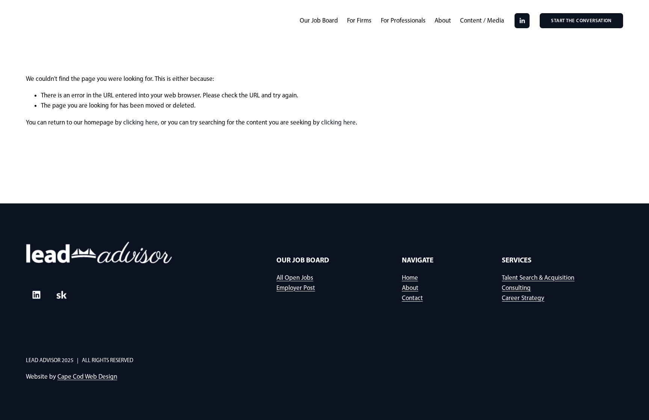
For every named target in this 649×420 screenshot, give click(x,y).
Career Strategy (523, 298)
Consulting (516, 287)
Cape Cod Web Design (87, 376)
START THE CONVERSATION (581, 20)
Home (410, 277)
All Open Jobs (294, 277)
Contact (412, 298)
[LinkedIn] (522, 20)
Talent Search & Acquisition (538, 277)
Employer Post (295, 287)
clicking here (140, 122)
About (443, 20)
